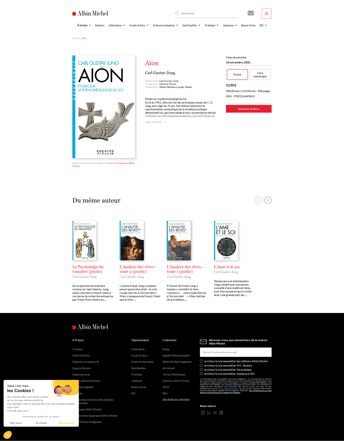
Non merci (16, 422)
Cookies (77, 393)
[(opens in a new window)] (203, 413)
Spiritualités (138, 368)
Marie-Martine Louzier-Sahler (176, 86)
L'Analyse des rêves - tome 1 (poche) (185, 269)
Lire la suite (153, 122)
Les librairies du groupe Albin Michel (94, 415)
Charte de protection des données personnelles (93, 401)
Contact (77, 349)
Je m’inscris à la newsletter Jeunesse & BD (229, 373)
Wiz (165, 393)
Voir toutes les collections (176, 399)
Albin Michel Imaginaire (87, 421)
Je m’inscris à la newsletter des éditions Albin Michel (235, 361)
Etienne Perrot (168, 83)
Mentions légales (82, 387)
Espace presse (81, 374)
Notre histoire (81, 355)
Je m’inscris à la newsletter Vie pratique (228, 369)
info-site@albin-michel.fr (229, 389)
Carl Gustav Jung (160, 72)
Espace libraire (81, 368)
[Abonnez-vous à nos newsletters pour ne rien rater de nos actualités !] (249, 13)
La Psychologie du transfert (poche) (88, 269)
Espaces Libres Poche (176, 380)
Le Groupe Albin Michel (86, 409)
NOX (166, 387)
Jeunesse (136, 380)
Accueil (76, 38)
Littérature (138, 349)
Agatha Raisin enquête (176, 355)
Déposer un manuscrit (85, 361)
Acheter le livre (248, 108)
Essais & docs (139, 355)
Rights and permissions (86, 380)
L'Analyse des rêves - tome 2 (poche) (138, 269)
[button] (7, 435)
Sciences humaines (142, 361)
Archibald (169, 368)
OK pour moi (66, 422)
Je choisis (41, 422)
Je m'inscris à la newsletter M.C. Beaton (228, 365)
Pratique (136, 374)
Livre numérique (260, 74)
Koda (166, 349)
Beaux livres (138, 387)
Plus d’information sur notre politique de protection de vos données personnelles (236, 392)
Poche (237, 74)
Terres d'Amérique (174, 374)
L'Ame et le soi (227, 267)
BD (133, 393)
